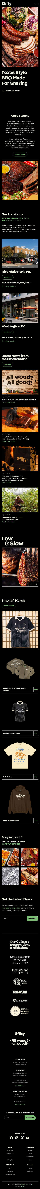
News (30, 1168)
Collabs (30, 1171)
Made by (20, 1186)
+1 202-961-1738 (20, 1101)
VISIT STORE (9, 606)
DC (10, 1157)
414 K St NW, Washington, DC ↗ (17, 337)
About (30, 1150)
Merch (10, 1168)
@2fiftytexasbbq (11, 844)
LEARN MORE (20, 154)
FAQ (30, 1160)
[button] (31, 584)
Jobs (30, 1154)
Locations (30, 1157)
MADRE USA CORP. (26, 1184)
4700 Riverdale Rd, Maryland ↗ (16, 283)
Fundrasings (10, 1174)
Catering (10, 1171)
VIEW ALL (7, 364)
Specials (10, 1150)
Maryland (10, 1154)
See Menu (7, 277)
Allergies (10, 1160)
